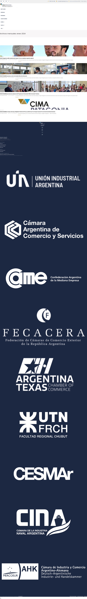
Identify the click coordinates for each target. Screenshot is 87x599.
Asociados (1, 151)
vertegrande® (20, 596)
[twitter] (42, 134)
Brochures (1, 147)
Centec (2, 25)
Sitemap (85, 596)
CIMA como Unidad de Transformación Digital (7, 154)
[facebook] (42, 130)
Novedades (3, 15)
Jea (1, 28)
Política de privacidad (73, 596)
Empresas (3, 12)
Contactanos (2, 140)
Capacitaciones (4, 18)
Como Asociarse (2, 150)
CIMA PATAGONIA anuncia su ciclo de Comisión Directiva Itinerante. (13, 76)
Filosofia (1, 143)
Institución (3, 9)
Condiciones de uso (80, 596)
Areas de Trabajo (2, 146)
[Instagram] (42, 132)
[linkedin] (42, 128)
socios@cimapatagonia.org (63, 1)
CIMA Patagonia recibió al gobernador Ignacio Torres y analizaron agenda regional (17, 58)
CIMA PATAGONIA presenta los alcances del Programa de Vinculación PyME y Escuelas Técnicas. (19, 93)
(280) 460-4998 (52, 1)
